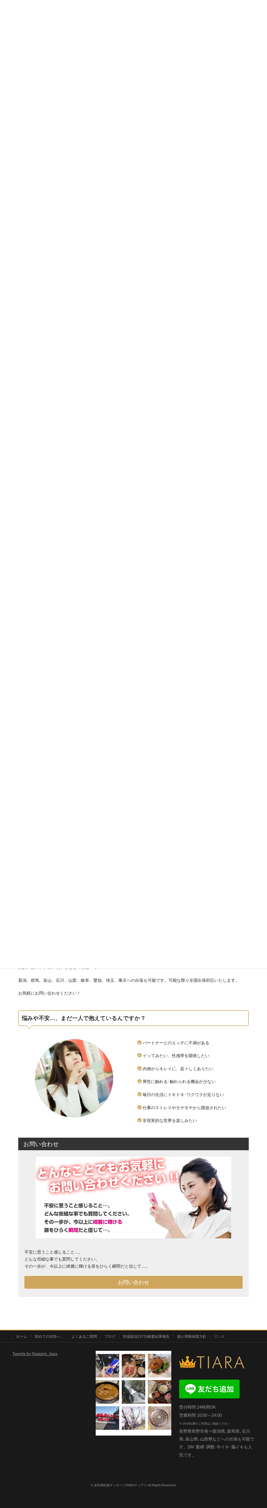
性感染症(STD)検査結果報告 (146, 1336)
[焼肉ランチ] (133, 1365)
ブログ (110, 1336)
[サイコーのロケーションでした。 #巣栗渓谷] (133, 1392)
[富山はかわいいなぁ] (159, 1418)
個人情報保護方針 (191, 1336)
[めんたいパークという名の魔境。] (107, 1418)
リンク (219, 1336)
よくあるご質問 (84, 1336)
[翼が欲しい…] (107, 1365)
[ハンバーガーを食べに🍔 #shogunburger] (159, 1365)
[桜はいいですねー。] (133, 1418)
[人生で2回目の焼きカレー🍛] (107, 1392)
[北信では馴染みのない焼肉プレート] (159, 1392)
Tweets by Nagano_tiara (34, 1354)
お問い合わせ (133, 1282)
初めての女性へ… (49, 1336)
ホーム (21, 1336)
